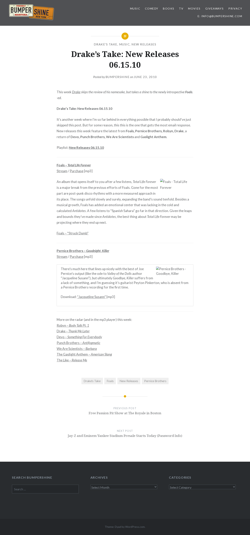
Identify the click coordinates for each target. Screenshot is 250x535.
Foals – (74, 165)
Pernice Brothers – (83, 251)
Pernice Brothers (155, 381)
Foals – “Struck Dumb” (72, 233)
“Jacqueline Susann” (91, 297)
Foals (110, 381)
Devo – (79, 337)
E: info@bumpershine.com (220, 16)
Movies (194, 8)
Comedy (151, 8)
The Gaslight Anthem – (84, 354)
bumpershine (117, 77)
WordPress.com (135, 526)
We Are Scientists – (77, 349)
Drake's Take (105, 44)
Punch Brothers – (78, 343)
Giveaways (214, 8)
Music (135, 8)
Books (168, 8)
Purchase (76, 171)
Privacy (235, 8)
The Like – (72, 360)
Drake (76, 92)
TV (181, 8)
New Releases (143, 44)
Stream (62, 171)
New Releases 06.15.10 (86, 148)
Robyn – (73, 325)
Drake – (73, 331)
